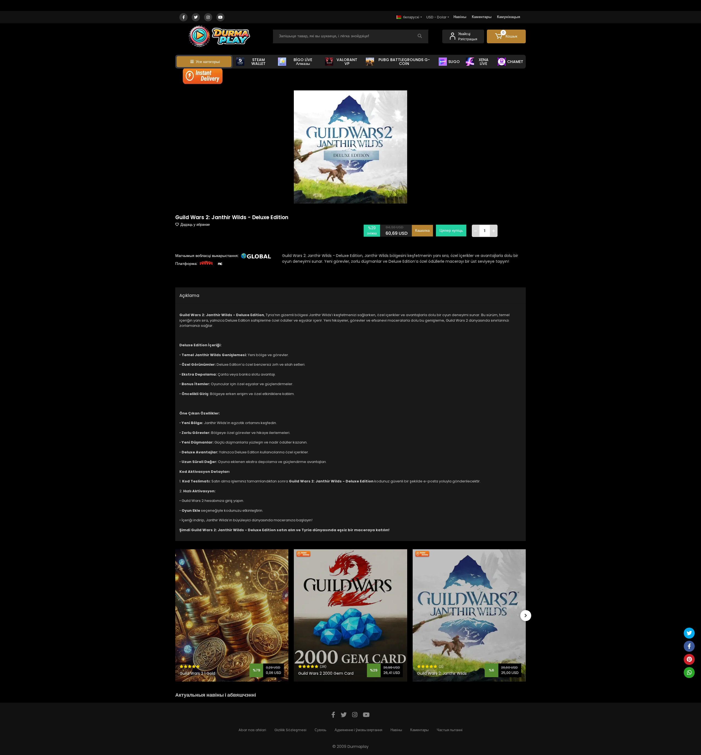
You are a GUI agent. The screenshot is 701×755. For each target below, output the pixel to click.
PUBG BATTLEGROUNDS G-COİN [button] (404, 61)
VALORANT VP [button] (347, 61)
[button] (506, 36)
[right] (526, 616)
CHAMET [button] (515, 61)
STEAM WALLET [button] (258, 61)
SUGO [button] (454, 61)
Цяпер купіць (451, 230)
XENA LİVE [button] (484, 61)
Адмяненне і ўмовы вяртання (358, 730)
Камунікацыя (508, 16)
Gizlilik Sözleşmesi (290, 730)
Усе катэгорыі (208, 61)
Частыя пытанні (449, 730)
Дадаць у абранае (195, 224)
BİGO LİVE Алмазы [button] (303, 61)
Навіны (459, 16)
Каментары (482, 16)
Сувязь (320, 730)
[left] (175, 616)
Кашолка (422, 230)
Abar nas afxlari (252, 730)
